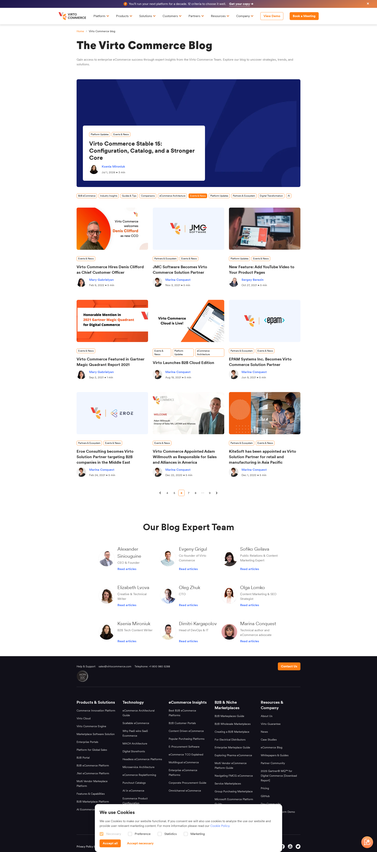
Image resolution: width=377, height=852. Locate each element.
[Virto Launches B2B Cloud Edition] (188, 321)
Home (80, 31)
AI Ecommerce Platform (91, 809)
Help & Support (86, 666)
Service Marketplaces (228, 783)
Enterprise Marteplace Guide (232, 747)
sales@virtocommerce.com (115, 666)
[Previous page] (160, 493)
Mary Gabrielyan (101, 280)
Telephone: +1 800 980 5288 (152, 666)
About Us (266, 716)
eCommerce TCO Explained (186, 754)
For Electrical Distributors (230, 739)
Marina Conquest (177, 280)
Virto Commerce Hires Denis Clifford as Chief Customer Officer (110, 270)
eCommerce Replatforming (139, 774)
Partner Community (273, 763)
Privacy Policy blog (88, 846)
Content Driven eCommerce (186, 731)
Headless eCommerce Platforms (142, 759)
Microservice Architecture (139, 767)
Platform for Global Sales (92, 749)
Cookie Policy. (220, 826)
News (264, 731)
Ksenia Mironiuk (113, 166)
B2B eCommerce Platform (93, 765)
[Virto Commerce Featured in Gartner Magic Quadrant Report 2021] (112, 321)
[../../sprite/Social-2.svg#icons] (282, 846)
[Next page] (217, 493)
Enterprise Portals (87, 741)
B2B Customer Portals (182, 723)
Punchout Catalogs (134, 782)
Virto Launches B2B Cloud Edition (183, 362)
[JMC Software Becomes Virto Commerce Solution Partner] (188, 229)
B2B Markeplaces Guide (229, 716)
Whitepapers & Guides (274, 755)
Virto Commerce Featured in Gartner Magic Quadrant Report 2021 (111, 362)
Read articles (126, 569)
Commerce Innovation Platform (96, 710)
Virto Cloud (84, 718)
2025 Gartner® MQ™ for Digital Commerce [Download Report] (279, 775)
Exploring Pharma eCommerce (233, 755)
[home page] (73, 16)
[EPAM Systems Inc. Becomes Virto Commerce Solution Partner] (264, 321)
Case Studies (269, 739)
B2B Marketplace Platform (93, 801)
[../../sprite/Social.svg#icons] (298, 846)
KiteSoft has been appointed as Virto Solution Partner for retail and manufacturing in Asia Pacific (262, 457)
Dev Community (271, 803)
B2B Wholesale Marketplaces (233, 723)
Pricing (265, 788)
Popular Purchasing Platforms (186, 738)
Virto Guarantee (271, 723)
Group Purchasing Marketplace (234, 791)
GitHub (265, 796)
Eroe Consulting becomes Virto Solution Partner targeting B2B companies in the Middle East (105, 457)
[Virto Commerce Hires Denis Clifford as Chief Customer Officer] (112, 229)
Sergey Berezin (253, 280)
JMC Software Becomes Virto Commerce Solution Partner (180, 270)
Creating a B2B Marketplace (232, 731)
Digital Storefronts (134, 751)
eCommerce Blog (271, 747)
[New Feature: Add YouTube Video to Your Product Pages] (264, 229)
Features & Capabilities (91, 793)
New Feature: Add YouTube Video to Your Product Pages (261, 270)
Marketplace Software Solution (96, 734)
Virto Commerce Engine (91, 726)
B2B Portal (83, 757)
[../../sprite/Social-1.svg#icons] (290, 846)
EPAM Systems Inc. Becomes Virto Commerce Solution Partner (260, 362)
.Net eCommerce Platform (93, 773)
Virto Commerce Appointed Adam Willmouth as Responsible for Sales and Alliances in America (185, 457)
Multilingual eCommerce (184, 762)
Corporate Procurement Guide (187, 782)
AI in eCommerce (133, 790)
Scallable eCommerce (136, 723)
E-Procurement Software (184, 746)
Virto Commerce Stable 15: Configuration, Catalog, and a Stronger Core (142, 150)
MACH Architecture (135, 743)
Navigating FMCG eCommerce (234, 775)
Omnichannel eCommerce (185, 790)
